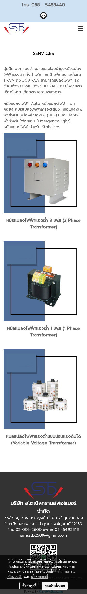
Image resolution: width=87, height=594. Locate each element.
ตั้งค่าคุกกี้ (29, 586)
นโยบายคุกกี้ (39, 576)
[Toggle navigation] (80, 28)
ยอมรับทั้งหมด (55, 586)
